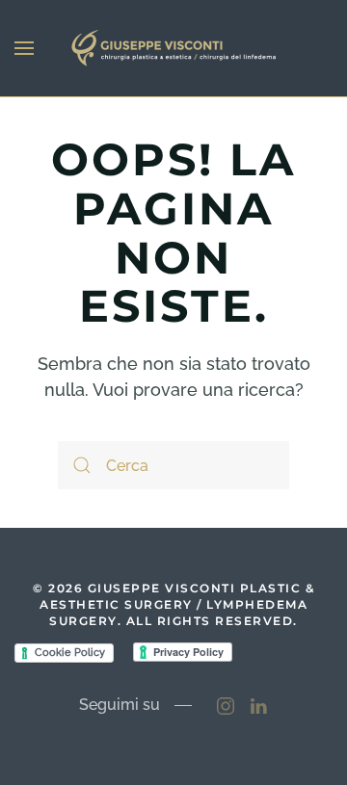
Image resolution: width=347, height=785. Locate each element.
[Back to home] (173, 48)
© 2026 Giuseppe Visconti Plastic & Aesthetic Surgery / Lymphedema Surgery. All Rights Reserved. (173, 604)
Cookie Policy (70, 652)
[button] (24, 48)
